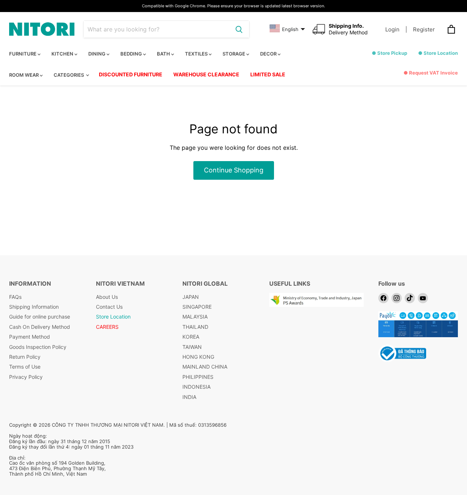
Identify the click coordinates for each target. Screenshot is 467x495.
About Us (107, 297)
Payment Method (29, 337)
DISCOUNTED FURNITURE (130, 74)
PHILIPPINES (197, 377)
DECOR (269, 54)
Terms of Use (24, 366)
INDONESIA (196, 387)
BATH (164, 54)
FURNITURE (23, 54)
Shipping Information (34, 307)
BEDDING (131, 54)
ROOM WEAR (24, 75)
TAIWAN (192, 347)
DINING (97, 54)
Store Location (113, 316)
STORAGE (234, 54)
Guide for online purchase (39, 316)
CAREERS (107, 327)
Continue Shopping (233, 170)
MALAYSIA (195, 316)
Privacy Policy (26, 377)
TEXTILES (197, 54)
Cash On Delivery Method (39, 327)
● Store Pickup (389, 53)
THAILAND (195, 327)
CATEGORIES (69, 75)
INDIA (189, 397)
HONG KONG (198, 357)
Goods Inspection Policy (37, 347)
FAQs (15, 297)
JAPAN (190, 297)
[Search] (239, 29)
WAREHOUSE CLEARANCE (206, 74)
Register (424, 29)
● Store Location (438, 53)
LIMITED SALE (267, 74)
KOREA (190, 337)
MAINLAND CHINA (204, 366)
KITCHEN (62, 54)
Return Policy (24, 357)
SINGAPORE (197, 307)
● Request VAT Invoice (431, 73)
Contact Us (109, 307)
